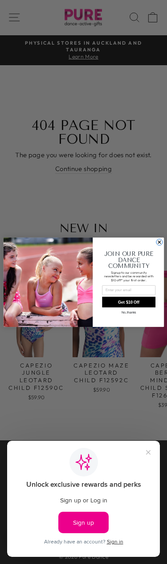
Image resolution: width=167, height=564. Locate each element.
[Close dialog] (159, 242)
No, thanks (128, 312)
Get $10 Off (128, 302)
